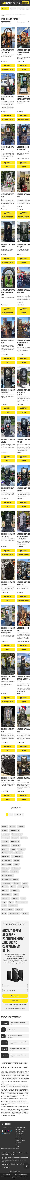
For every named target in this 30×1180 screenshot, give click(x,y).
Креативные (13, 905)
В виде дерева (6, 864)
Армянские (5, 837)
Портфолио (21, 8)
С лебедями (15, 868)
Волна (25, 883)
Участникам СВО (17, 856)
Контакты (13, 8)
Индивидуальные (7, 853)
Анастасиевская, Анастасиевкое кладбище (10, 1148)
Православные (15, 830)
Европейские (15, 841)
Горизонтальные (14, 913)
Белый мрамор (23, 887)
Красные (4, 890)
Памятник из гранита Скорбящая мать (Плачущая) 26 (8, 630)
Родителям (5, 856)
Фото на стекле (19, 1133)
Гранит (4, 826)
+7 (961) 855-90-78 (6, 1128)
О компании (18, 1138)
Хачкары (4, 871)
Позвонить (25, 3)
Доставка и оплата (20, 1140)
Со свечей (5, 868)
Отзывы (17, 1146)
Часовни (25, 913)
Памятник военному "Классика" (23, 291)
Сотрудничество (6, 1167)
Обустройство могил (21, 1129)
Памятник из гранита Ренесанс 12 (8, 535)
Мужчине (5, 849)
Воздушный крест (7, 875)
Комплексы (5, 834)
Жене (23, 898)
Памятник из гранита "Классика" (8, 391)
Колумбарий (15, 845)
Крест (13, 887)
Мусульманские (17, 834)
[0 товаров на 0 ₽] (19, 3)
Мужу (10, 902)
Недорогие (14, 871)
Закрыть (23, 1177)
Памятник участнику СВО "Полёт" (8, 678)
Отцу (3, 902)
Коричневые (14, 890)
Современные (6, 860)
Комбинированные (21, 902)
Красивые (16, 883)
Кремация (18, 1142)
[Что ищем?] (14, 3)
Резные (4, 830)
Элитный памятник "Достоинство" (7, 51)
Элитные (21, 826)
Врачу (13, 849)
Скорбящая (5, 898)
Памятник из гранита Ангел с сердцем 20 (8, 779)
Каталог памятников (21, 1127)
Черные (16, 860)
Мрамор (12, 826)
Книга (15, 894)
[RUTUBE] (8, 1131)
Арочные (4, 841)
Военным (15, 837)
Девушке (15, 898)
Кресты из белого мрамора (10, 879)
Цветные (4, 887)
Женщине (21, 849)
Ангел (4, 905)
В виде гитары (6, 894)
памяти (6, 3)
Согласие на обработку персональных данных (13, 1163)
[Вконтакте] (3, 1131)
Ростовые (19, 853)
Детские (23, 837)
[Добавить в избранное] (13, 28)
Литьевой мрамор (20, 1131)
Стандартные (6, 883)
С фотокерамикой (7, 909)
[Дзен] (5, 1131)
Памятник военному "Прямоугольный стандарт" (23, 342)
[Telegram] (11, 1131)
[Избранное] (17, 3)
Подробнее (15, 1177)
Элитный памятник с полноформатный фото (8, 292)
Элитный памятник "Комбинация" (23, 148)
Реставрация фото (20, 1135)
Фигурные (19, 909)
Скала (16, 864)
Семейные (5, 845)
